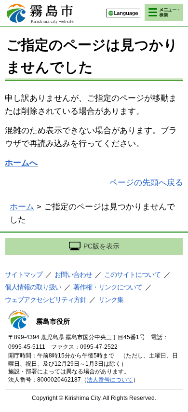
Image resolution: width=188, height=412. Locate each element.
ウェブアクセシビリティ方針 (45, 299)
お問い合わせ (73, 274)
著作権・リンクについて (107, 287)
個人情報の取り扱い (33, 287)
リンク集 (110, 299)
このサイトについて (132, 274)
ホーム (22, 206)
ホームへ (21, 162)
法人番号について (110, 379)
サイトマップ (23, 274)
